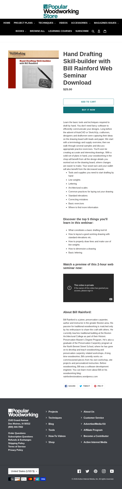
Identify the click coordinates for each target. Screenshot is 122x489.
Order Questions (17, 433)
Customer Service (94, 418)
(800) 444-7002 (15, 427)
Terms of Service (17, 446)
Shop (52, 442)
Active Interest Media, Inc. (88, 479)
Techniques (55, 418)
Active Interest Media (95, 442)
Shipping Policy (16, 443)
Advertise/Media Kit (94, 424)
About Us (89, 411)
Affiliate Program (93, 430)
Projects (53, 411)
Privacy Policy (15, 450)
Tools (52, 430)
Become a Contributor (96, 436)
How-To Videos (57, 436)
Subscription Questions (20, 436)
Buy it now (88, 110)
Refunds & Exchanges (19, 440)
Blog (51, 424)
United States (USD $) (23, 471)
